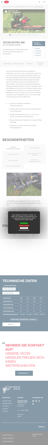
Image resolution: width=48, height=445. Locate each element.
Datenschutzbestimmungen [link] (24, 230)
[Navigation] (2, 2)
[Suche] (39, 7)
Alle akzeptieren (24, 223)
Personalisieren (23, 228)
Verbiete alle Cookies (24, 225)
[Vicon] (6, 2)
